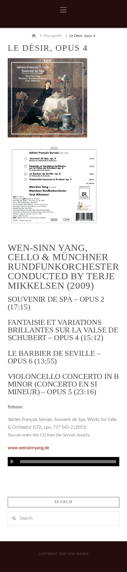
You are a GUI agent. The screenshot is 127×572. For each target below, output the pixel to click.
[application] (64, 461)
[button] (63, 10)
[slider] (68, 461)
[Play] (12, 461)
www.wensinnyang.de (28, 448)
